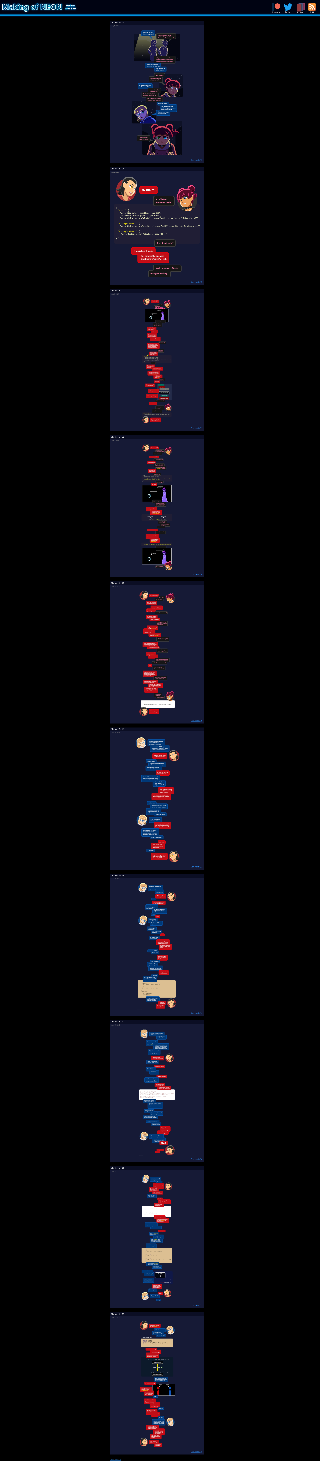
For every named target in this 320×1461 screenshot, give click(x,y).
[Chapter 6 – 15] (157, 1448)
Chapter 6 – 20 (117, 583)
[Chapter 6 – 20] (157, 717)
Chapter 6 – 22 (117, 437)
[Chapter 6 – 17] (157, 1156)
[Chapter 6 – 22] (157, 571)
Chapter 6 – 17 (117, 1022)
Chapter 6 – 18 (117, 875)
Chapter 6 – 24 (117, 169)
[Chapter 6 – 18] (157, 1009)
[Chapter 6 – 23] (157, 425)
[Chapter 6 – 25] (157, 156)
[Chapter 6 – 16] (157, 1302)
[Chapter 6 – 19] (157, 863)
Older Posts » (115, 1460)
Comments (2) (196, 428)
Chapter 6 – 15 (117, 1314)
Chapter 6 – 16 (117, 1168)
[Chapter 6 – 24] (157, 278)
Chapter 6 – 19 (117, 729)
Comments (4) (196, 160)
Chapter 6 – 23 (117, 291)
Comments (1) (196, 867)
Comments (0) (196, 282)
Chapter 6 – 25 (117, 22)
